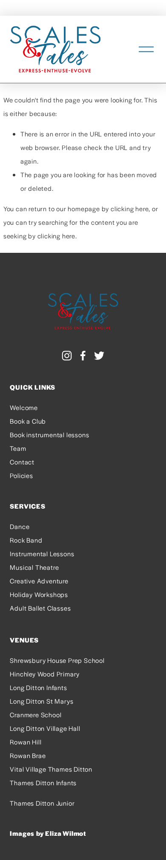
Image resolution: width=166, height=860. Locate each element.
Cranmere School (35, 714)
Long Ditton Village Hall (45, 728)
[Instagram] (67, 356)
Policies (21, 475)
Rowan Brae (28, 755)
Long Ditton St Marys (41, 700)
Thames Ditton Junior (42, 802)
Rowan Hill (25, 741)
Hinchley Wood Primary (45, 673)
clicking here (130, 208)
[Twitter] (99, 356)
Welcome (24, 407)
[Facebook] (83, 356)
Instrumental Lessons (42, 553)
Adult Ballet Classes (40, 607)
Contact (22, 461)
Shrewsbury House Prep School (57, 660)
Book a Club (28, 420)
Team (18, 448)
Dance (19, 526)
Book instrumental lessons (49, 434)
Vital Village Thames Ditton (51, 768)
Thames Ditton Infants (43, 782)
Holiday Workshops (39, 594)
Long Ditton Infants (38, 687)
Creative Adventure (39, 580)
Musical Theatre (34, 567)
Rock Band (26, 539)
